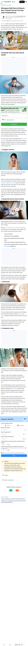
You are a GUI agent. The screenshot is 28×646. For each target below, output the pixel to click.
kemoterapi (7, 246)
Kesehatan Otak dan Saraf (6, 5)
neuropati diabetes (5, 182)
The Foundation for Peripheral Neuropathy (15, 227)
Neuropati (13, 182)
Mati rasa (3, 23)
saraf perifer (14, 388)
